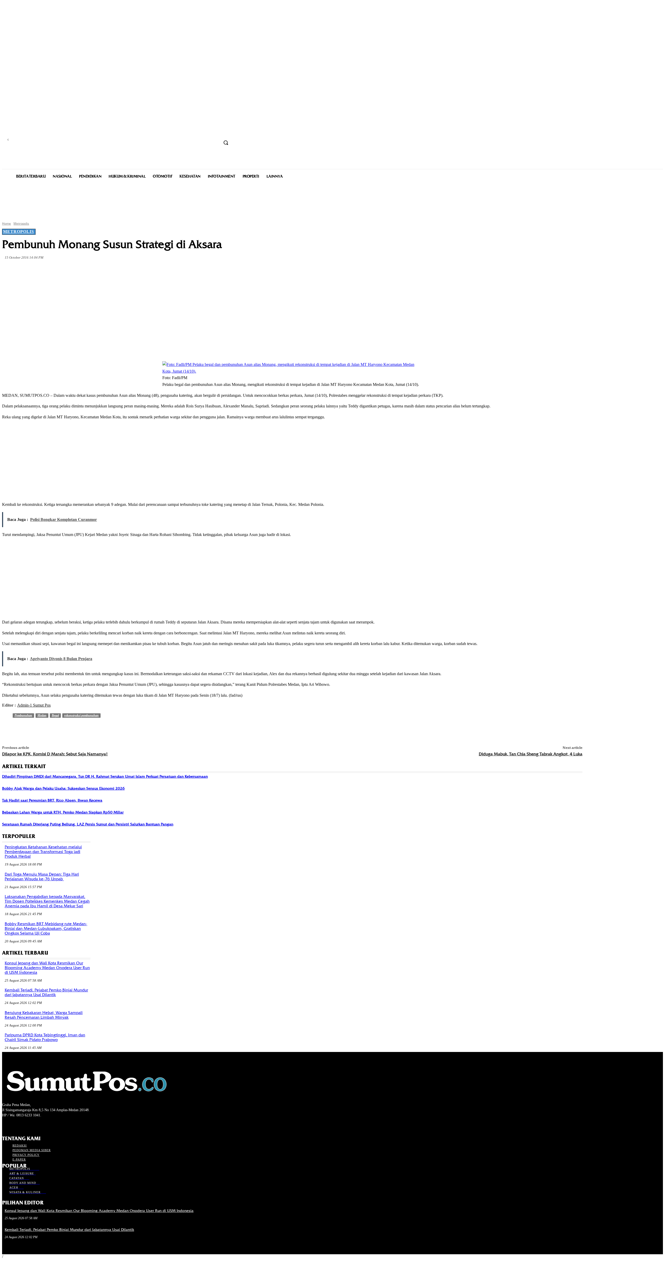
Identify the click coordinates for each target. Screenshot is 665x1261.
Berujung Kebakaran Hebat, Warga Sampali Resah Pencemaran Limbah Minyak (44, 1015)
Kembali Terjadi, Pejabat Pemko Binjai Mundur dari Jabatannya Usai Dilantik (46, 992)
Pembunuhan (23, 715)
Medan (41, 715)
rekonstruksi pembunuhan (81, 715)
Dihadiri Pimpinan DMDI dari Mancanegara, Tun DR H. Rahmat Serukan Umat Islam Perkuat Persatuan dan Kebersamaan (105, 776)
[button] (226, 142)
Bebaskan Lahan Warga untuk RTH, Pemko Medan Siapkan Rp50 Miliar (63, 812)
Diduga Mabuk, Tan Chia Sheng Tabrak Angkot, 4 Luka (530, 754)
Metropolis (21, 223)
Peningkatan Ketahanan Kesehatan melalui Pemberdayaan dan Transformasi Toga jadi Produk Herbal (43, 852)
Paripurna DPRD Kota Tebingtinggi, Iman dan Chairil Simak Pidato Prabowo (45, 1037)
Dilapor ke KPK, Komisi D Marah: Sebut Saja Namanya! (55, 754)
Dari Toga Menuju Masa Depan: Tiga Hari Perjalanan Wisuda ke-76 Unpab (42, 876)
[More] (124, 269)
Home (6, 223)
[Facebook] (48, 270)
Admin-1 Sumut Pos (34, 705)
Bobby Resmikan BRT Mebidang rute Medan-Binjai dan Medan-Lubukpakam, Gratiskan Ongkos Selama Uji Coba (46, 929)
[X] (67, 270)
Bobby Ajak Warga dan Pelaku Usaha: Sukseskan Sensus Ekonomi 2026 (63, 788)
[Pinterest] (86, 270)
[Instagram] (14, 1125)
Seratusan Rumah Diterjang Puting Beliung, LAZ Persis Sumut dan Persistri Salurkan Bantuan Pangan (87, 824)
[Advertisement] (332, 199)
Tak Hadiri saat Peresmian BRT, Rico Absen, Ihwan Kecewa (52, 800)
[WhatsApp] (105, 270)
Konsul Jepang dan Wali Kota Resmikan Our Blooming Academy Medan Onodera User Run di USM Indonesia (47, 968)
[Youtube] (33, 1125)
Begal (55, 715)
